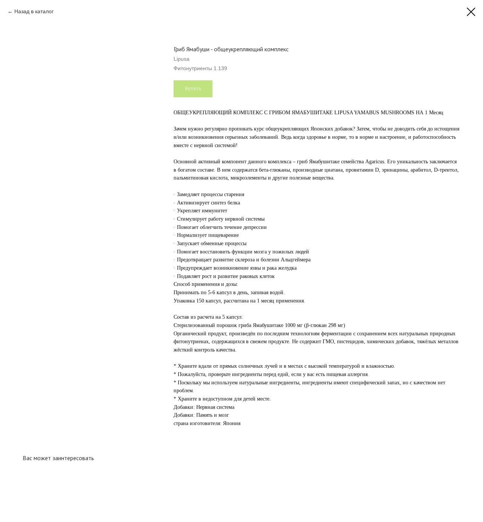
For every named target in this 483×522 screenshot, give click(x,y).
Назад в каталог (34, 11)
